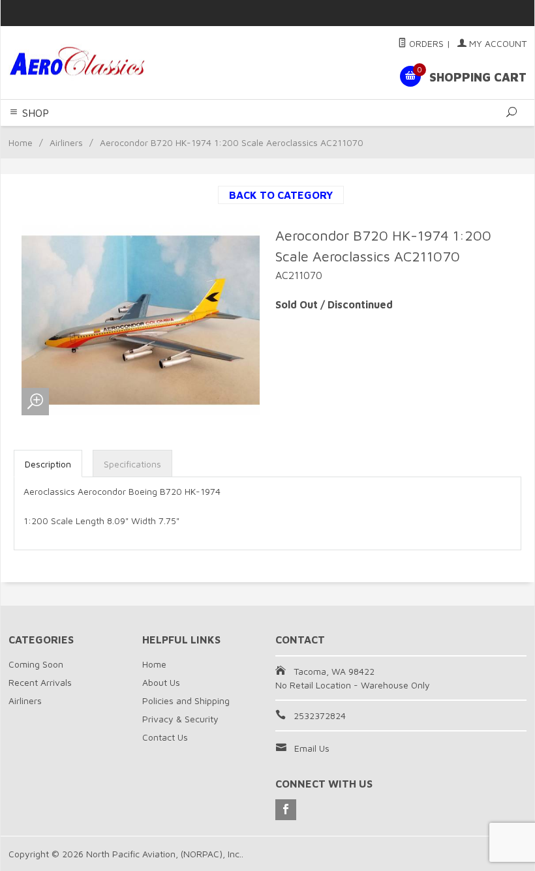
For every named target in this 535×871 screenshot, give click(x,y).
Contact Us (165, 737)
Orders (425, 43)
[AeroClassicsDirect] (107, 63)
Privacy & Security (180, 718)
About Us (161, 682)
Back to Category (281, 195)
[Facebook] (285, 809)
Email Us (311, 748)
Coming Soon (35, 664)
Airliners (66, 142)
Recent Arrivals (40, 682)
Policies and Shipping (186, 700)
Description (48, 463)
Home (20, 142)
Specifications (132, 463)
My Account (496, 43)
